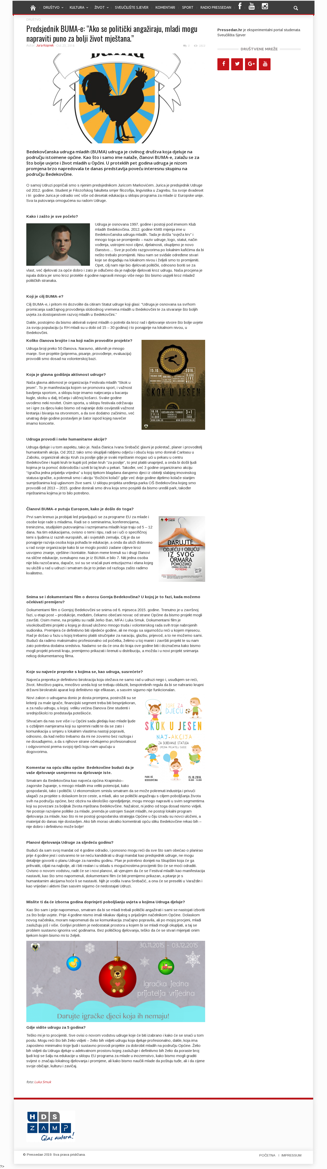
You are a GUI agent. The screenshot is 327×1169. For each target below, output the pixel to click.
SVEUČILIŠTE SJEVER (131, 7)
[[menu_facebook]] (240, 8)
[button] (295, 7)
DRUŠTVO (50, 10)
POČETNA (267, 1155)
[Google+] (251, 64)
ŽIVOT (98, 10)
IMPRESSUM (291, 1155)
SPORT (187, 7)
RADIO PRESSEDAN (216, 7)
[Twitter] (237, 64)
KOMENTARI (165, 7)
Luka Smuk (42, 1082)
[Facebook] (223, 64)
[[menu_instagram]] (265, 8)
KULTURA (75, 10)
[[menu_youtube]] (251, 8)
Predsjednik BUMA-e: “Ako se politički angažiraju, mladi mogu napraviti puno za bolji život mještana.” (111, 33)
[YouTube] (265, 64)
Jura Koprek (45, 45)
